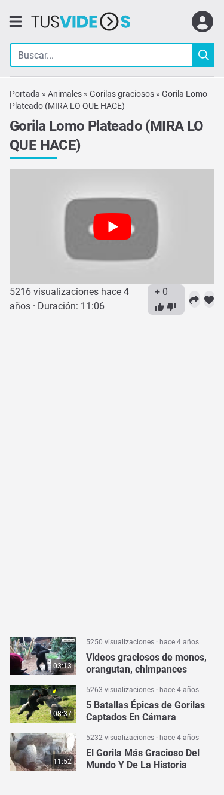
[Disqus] (112, 469)
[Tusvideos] (80, 21)
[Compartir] (194, 299)
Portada (25, 94)
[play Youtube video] (112, 226)
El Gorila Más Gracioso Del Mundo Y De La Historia (143, 759)
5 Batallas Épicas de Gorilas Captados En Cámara (145, 711)
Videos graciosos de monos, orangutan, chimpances (146, 663)
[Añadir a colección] (209, 299)
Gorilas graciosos (122, 94)
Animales (65, 94)
